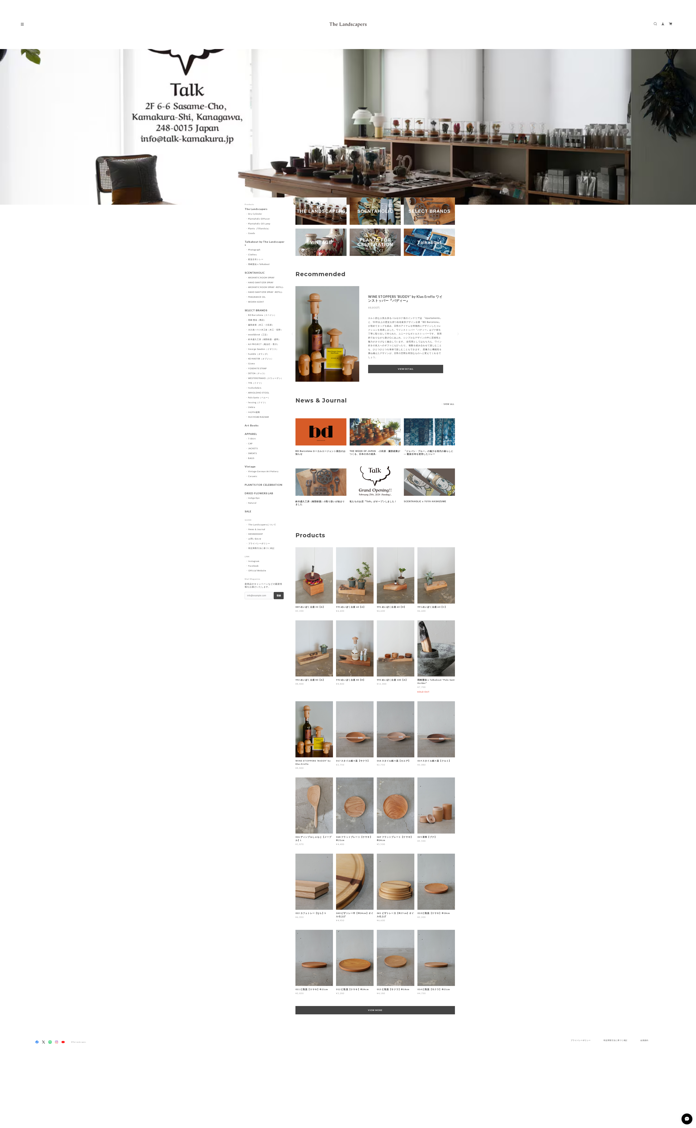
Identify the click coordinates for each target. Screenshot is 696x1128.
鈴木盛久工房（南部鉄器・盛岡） (264, 339)
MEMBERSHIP (255, 534)
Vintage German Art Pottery (263, 471)
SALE (248, 511)
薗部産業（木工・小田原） (261, 325)
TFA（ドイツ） (255, 383)
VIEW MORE (375, 1010)
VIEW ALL (449, 404)
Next (687, 126)
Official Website (257, 570)
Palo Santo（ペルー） (259, 397)
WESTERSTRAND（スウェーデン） (265, 378)
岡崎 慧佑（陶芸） (257, 320)
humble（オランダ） (258, 354)
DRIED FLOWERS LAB (259, 493)
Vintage (250, 466)
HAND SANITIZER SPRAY (261, 282)
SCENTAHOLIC (255, 272)
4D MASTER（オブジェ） (260, 358)
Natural (252, 503)
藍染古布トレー (255, 259)
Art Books (252, 425)
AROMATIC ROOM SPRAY (261, 277)
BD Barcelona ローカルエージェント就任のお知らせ (320, 452)
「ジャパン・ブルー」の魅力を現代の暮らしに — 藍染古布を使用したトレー (428, 452)
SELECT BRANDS (256, 310)
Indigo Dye (254, 498)
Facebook (253, 566)
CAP (250, 443)
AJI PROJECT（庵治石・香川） (263, 344)
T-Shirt (252, 438)
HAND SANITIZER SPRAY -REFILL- (265, 292)
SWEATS (252, 453)
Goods (251, 233)
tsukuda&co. (255, 388)
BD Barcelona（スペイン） (262, 315)
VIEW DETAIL (405, 367)
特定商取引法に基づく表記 (261, 548)
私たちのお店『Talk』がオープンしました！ (373, 501)
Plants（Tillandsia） (259, 228)
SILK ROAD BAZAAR (258, 417)
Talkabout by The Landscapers (265, 243)
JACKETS (253, 448)
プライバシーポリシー (259, 543)
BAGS (251, 458)
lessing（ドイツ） (257, 402)
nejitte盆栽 (254, 412)
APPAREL (251, 434)
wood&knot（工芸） (258, 334)
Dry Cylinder (255, 214)
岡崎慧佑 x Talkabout (259, 264)
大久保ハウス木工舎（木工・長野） (265, 329)
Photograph (254, 249)
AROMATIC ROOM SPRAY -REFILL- (266, 287)
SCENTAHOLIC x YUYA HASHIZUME (425, 501)
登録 (279, 595)
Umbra (251, 407)
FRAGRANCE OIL (257, 297)
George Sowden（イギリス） (263, 349)
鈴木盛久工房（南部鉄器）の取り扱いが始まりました (320, 503)
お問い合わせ (254, 538)
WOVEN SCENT (256, 302)
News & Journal (256, 529)
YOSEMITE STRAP (257, 368)
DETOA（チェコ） (257, 373)
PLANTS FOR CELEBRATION (263, 484)
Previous (8, 126)
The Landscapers (256, 209)
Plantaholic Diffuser (259, 219)
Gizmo (251, 363)
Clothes (252, 254)
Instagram (253, 561)
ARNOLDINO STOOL (258, 392)
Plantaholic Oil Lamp (259, 223)
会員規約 (644, 1040)
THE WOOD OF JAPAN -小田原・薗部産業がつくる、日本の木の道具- (375, 452)
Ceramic (252, 476)
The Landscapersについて (262, 524)
